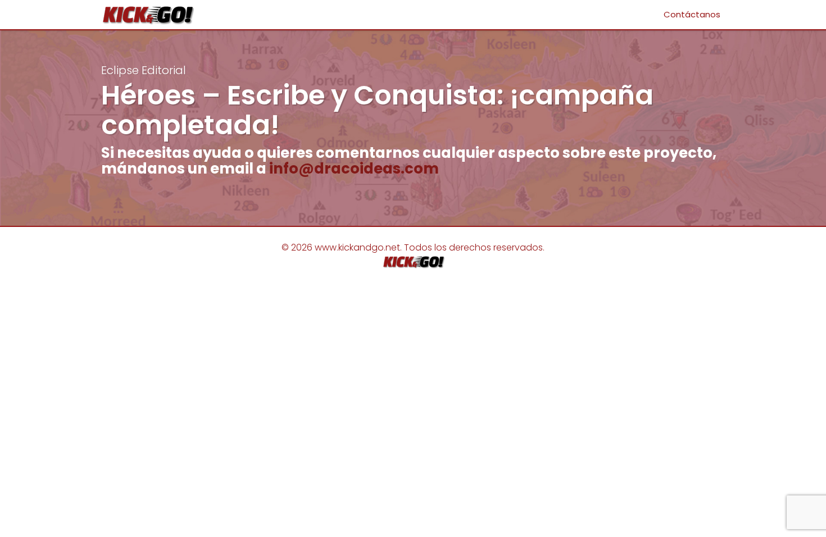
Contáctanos (692, 14)
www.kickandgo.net (357, 247)
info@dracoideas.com (354, 168)
